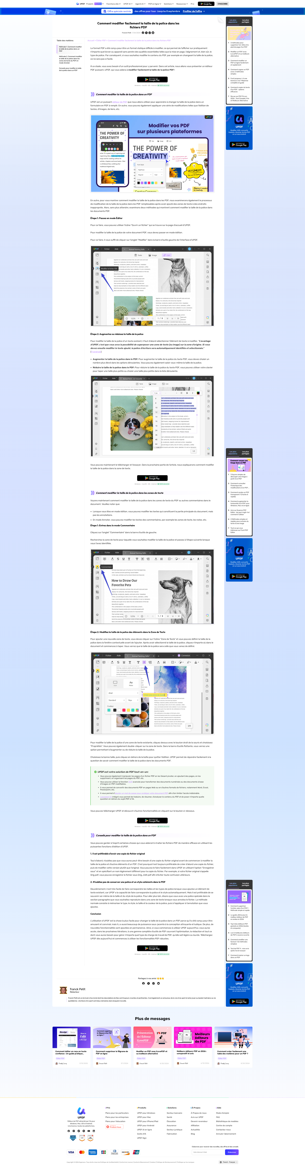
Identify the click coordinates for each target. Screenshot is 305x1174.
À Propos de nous (198, 1113)
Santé (169, 1117)
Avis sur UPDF (197, 1117)
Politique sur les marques (185, 1162)
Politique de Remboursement (166, 1162)
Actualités (195, 1130)
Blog (193, 1134)
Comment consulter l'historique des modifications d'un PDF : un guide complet (240, 485)
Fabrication (172, 1134)
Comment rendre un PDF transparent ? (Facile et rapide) (240, 494)
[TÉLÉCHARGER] (206, 4)
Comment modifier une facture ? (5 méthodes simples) (239, 942)
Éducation (171, 1121)
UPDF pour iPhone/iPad (147, 1121)
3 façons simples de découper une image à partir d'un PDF (239, 477)
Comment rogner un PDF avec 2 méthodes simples (240, 72)
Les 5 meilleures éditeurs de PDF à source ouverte (240, 934)
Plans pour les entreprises (117, 1117)
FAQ (218, 1117)
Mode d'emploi (222, 1113)
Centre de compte (224, 1125)
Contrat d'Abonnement (141, 1162)
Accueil (91, 40)
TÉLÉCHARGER (206, 4)
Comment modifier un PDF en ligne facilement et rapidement (239, 63)
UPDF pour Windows (146, 1113)
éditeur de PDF (119, 102)
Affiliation (195, 1125)
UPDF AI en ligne (144, 1130)
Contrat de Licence (126, 1162)
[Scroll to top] (300, 1168)
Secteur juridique (174, 1130)
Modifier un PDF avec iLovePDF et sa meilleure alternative (240, 54)
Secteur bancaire (174, 1113)
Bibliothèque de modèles (227, 1121)
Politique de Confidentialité (109, 1162)
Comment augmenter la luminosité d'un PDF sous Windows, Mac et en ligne (240, 503)
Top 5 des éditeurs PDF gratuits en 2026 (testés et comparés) (240, 926)
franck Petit (77, 989)
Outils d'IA (141, 1134)
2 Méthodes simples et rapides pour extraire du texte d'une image (240, 521)
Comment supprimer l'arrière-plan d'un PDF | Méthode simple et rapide (240, 908)
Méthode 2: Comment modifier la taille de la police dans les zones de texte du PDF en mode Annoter (70, 59)
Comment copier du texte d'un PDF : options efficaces (240, 89)
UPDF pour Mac (144, 1117)
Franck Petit (126, 33)
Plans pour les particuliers (117, 1113)
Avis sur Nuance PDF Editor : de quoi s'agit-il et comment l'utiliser (240, 512)
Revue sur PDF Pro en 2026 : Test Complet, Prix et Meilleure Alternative (240, 98)
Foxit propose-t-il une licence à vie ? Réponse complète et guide (239, 80)
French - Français (229, 1162)
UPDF (82, 4)
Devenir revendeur (199, 1121)
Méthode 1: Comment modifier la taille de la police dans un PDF (70, 49)
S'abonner (232, 1152)
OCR (130, 782)
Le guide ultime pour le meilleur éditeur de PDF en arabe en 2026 (239, 917)
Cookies (152, 1162)
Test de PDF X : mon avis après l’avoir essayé (240, 950)
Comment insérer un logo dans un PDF (240, 956)
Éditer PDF (101, 40)
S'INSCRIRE (223, 4)
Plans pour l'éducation (115, 1121)
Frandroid (96, 351)
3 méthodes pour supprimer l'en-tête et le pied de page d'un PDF (240, 45)
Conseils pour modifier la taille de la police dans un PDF (70, 69)
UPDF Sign (142, 1138)
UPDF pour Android (145, 1125)
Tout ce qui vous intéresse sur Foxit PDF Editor (239, 530)
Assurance (171, 1125)
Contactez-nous (223, 1130)
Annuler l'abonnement (226, 1134)
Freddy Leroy (62, 1063)
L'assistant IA (106, 797)
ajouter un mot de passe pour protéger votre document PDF (141, 793)
